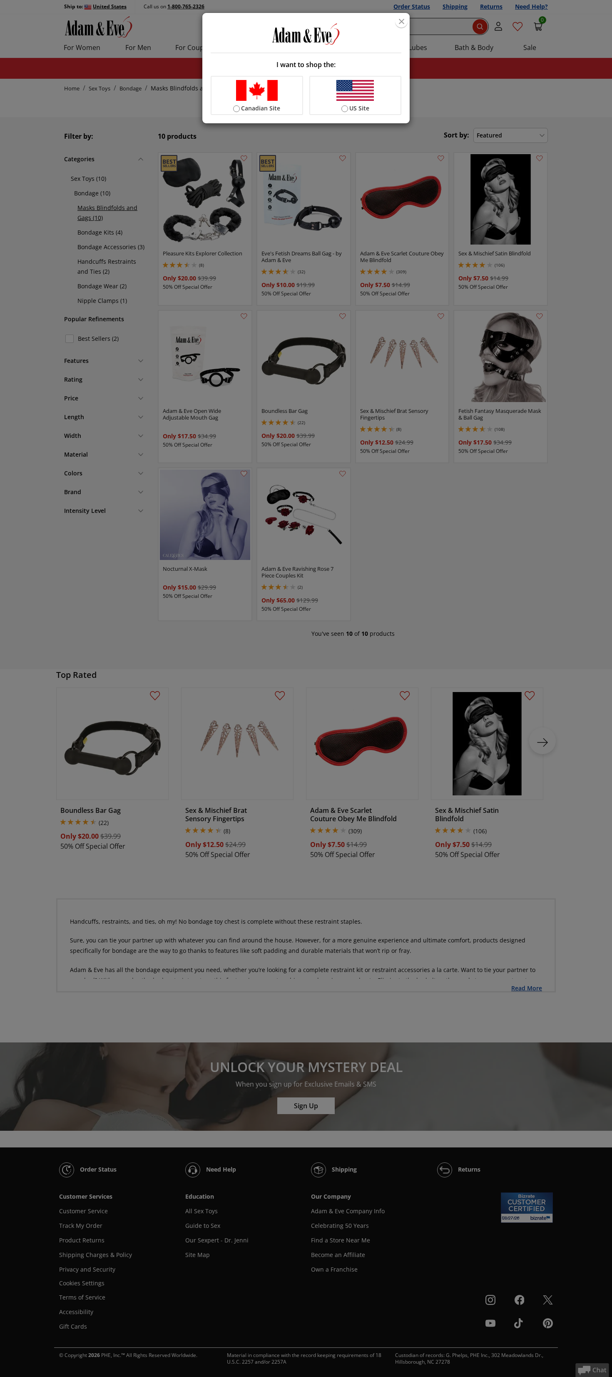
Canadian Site (260, 108)
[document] (306, 68)
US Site (359, 108)
